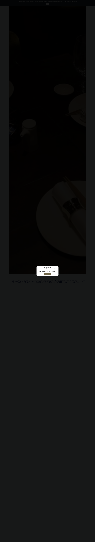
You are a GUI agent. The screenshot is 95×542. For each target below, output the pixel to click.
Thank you (47, 273)
